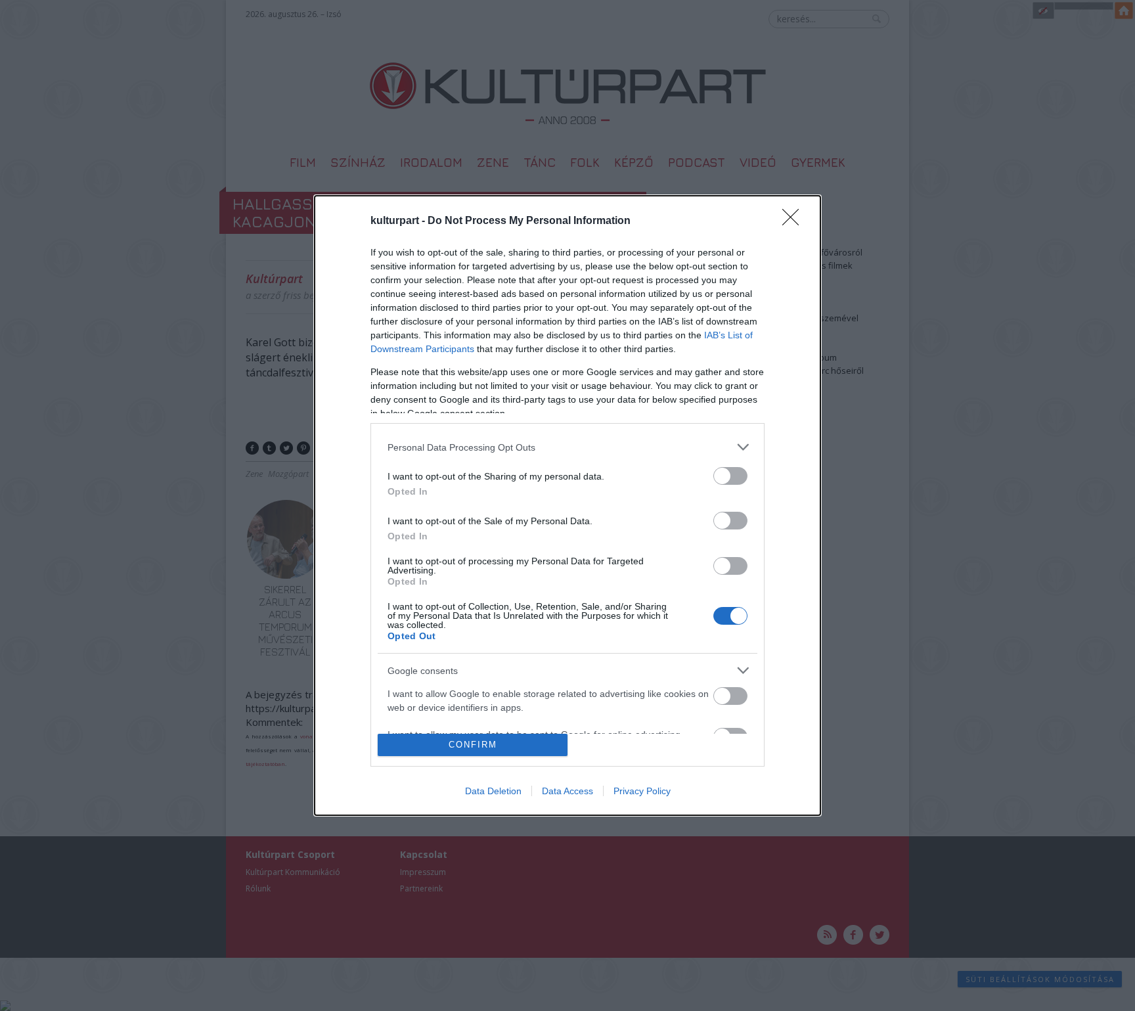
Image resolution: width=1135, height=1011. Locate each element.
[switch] (730, 476)
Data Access (567, 791)
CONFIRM (473, 745)
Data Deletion (493, 791)
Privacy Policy (642, 791)
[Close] (794, 221)
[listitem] (567, 447)
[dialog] (567, 505)
